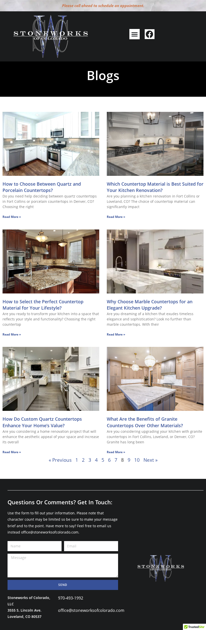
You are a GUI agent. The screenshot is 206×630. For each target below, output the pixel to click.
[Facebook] (149, 34)
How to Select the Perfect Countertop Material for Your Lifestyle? (43, 305)
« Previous (60, 460)
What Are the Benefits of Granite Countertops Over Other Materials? (145, 422)
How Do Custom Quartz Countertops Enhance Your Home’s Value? (42, 422)
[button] (134, 34)
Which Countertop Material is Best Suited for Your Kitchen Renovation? (155, 187)
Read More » (12, 217)
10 (137, 460)
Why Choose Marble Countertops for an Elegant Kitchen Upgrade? (149, 305)
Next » (150, 460)
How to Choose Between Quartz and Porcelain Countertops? (42, 187)
